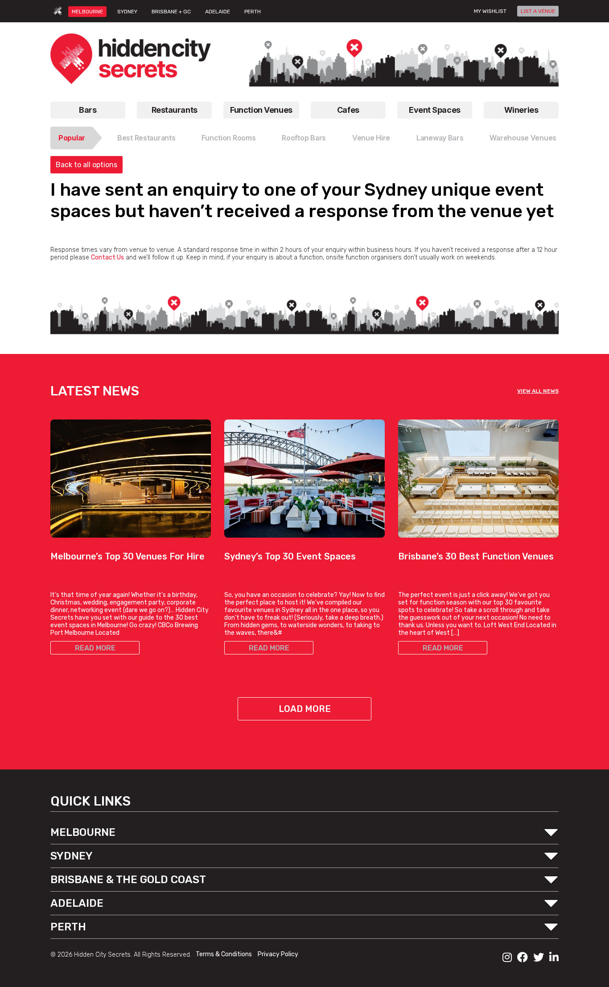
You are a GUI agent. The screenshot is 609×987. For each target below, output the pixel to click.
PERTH (252, 11)
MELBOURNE (87, 11)
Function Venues (261, 110)
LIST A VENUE (538, 11)
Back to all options (86, 164)
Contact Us (107, 257)
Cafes (348, 110)
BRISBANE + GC (171, 11)
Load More (305, 708)
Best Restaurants (146, 137)
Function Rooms (228, 137)
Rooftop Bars (304, 137)
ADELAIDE (217, 11)
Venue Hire (371, 137)
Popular (71, 137)
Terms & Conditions (224, 954)
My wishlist (490, 11)
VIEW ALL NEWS (538, 391)
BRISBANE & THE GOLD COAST (128, 879)
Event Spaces (435, 110)
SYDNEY (127, 11)
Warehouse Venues (523, 137)
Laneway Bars (440, 137)
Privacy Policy (278, 954)
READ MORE (95, 648)
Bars (87, 110)
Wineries (521, 110)
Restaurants (175, 110)
